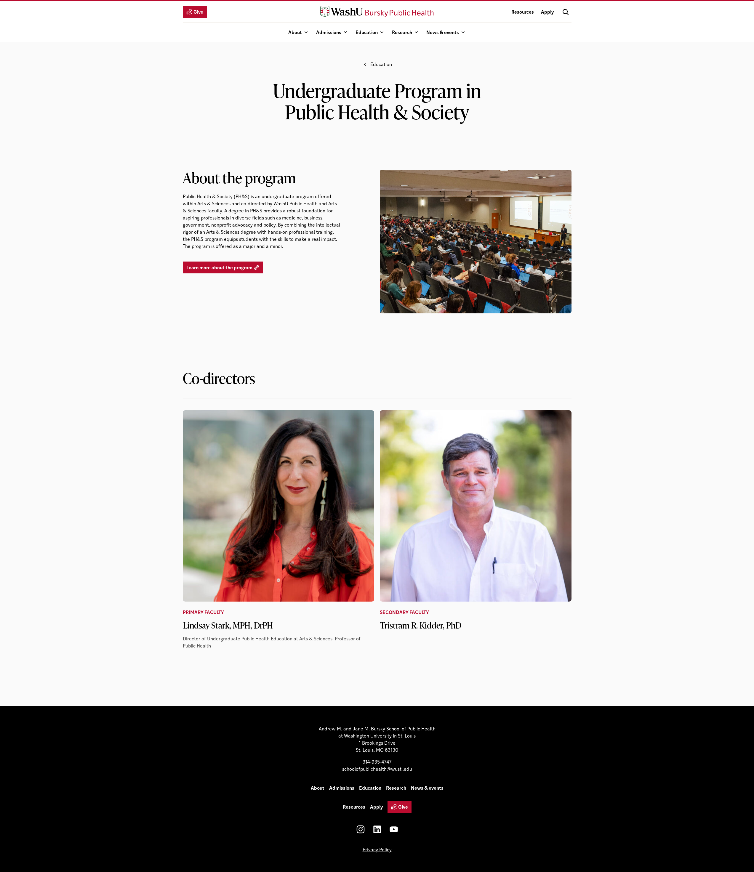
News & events (442, 32)
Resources (522, 11)
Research (402, 32)
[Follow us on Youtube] (393, 829)
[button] (565, 12)
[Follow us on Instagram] (360, 829)
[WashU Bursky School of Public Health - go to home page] (377, 12)
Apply (547, 11)
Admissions (328, 32)
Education (367, 32)
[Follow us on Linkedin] (377, 829)
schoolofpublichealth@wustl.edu (377, 769)
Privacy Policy (377, 849)
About (295, 32)
